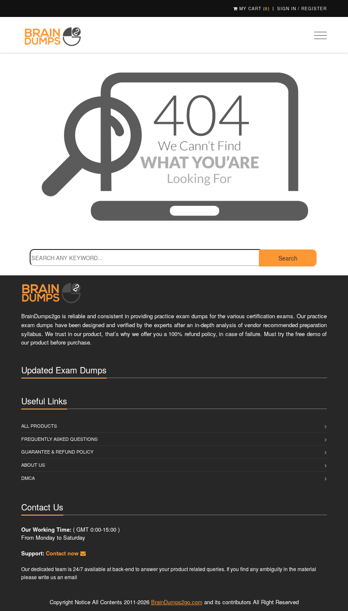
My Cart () (253, 8)
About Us (33, 464)
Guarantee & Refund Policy (57, 451)
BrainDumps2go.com (176, 602)
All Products (39, 425)
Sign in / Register (302, 8)
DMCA (28, 477)
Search (287, 258)
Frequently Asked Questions (59, 438)
